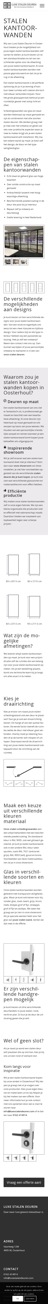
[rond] (24, 959)
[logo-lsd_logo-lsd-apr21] (20, 5)
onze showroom (22, 465)
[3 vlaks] (24, 287)
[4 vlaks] (32, 287)
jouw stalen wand (22, 919)
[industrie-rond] (16, 979)
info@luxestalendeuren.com (19, 1111)
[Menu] (40, 5)
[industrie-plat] (40, 979)
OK (17, 1298)
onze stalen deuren (14, 354)
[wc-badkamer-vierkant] (32, 1157)
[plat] (32, 979)
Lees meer (30, 1298)
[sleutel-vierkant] (24, 1157)
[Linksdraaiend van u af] (19, 783)
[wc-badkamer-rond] (16, 1157)
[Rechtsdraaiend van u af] (39, 783)
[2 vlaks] (16, 287)
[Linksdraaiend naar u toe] (29, 783)
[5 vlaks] (40, 287)
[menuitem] (40, 5)
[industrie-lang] (24, 979)
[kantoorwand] (16, 261)
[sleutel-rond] (24, 1138)
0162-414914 (20, 1115)
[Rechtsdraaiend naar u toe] (24, 770)
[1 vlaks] (8, 287)
